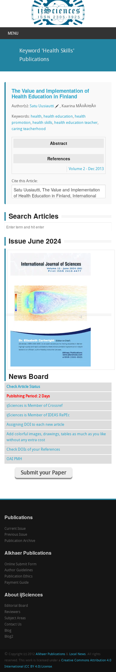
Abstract (58, 143)
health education (58, 117)
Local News (77, 654)
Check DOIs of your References (33, 450)
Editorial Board (16, 606)
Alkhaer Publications (50, 654)
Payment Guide (16, 583)
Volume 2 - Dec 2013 (86, 169)
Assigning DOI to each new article (35, 425)
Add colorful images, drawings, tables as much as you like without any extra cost (56, 437)
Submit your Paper (43, 473)
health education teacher (76, 123)
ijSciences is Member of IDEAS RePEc (38, 415)
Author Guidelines (18, 570)
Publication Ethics (18, 576)
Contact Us (12, 624)
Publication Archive (19, 541)
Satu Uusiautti (42, 106)
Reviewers (12, 612)
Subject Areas (15, 618)
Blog (7, 631)
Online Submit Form (20, 564)
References (58, 158)
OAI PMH (14, 459)
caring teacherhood (29, 129)
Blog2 (8, 637)
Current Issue (15, 529)
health (36, 117)
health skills (42, 123)
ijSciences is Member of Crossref (34, 406)
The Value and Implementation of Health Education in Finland (50, 93)
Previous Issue (15, 535)
